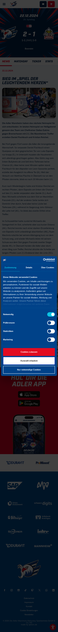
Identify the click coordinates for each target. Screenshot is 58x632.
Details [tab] (29, 267)
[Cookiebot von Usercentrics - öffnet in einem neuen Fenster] (43, 260)
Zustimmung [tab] (10, 267)
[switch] (51, 323)
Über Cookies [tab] (47, 267)
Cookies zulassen (29, 352)
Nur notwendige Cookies (29, 370)
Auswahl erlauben (29, 361)
